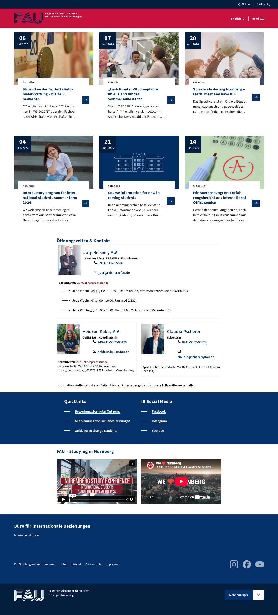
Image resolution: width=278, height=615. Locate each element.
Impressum (113, 564)
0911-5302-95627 (194, 342)
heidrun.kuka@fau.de (113, 352)
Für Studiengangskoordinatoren (34, 564)
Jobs (63, 564)
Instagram (159, 421)
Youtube (158, 430)
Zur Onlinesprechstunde (93, 283)
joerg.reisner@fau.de (114, 272)
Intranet (76, 564)
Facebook (159, 411)
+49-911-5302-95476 (112, 342)
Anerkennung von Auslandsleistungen (102, 421)
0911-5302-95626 (111, 263)
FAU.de (246, 4)
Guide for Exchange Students (96, 430)
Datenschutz (93, 564)
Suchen (261, 4)
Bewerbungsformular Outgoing (97, 411)
